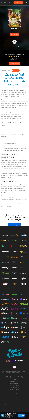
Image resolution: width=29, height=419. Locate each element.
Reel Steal (15, 70)
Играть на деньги (14, 63)
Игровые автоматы (14, 381)
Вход (18, 2)
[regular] (14, 56)
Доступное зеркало (14, 393)
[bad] (9, 56)
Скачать (14, 397)
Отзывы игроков (14, 389)
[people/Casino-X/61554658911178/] (14, 377)
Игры (9, 70)
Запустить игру (14, 34)
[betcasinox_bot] (22, 377)
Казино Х (20, 94)
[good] (16, 56)
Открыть (21, 415)
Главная (4, 70)
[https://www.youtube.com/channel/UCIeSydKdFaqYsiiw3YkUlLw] (7, 377)
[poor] (12, 56)
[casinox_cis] (10, 377)
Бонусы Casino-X (14, 383)
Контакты (14, 391)
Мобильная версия (14, 385)
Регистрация (14, 225)
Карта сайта (15, 398)
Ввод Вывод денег (14, 387)
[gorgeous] (19, 56)
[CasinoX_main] (18, 377)
